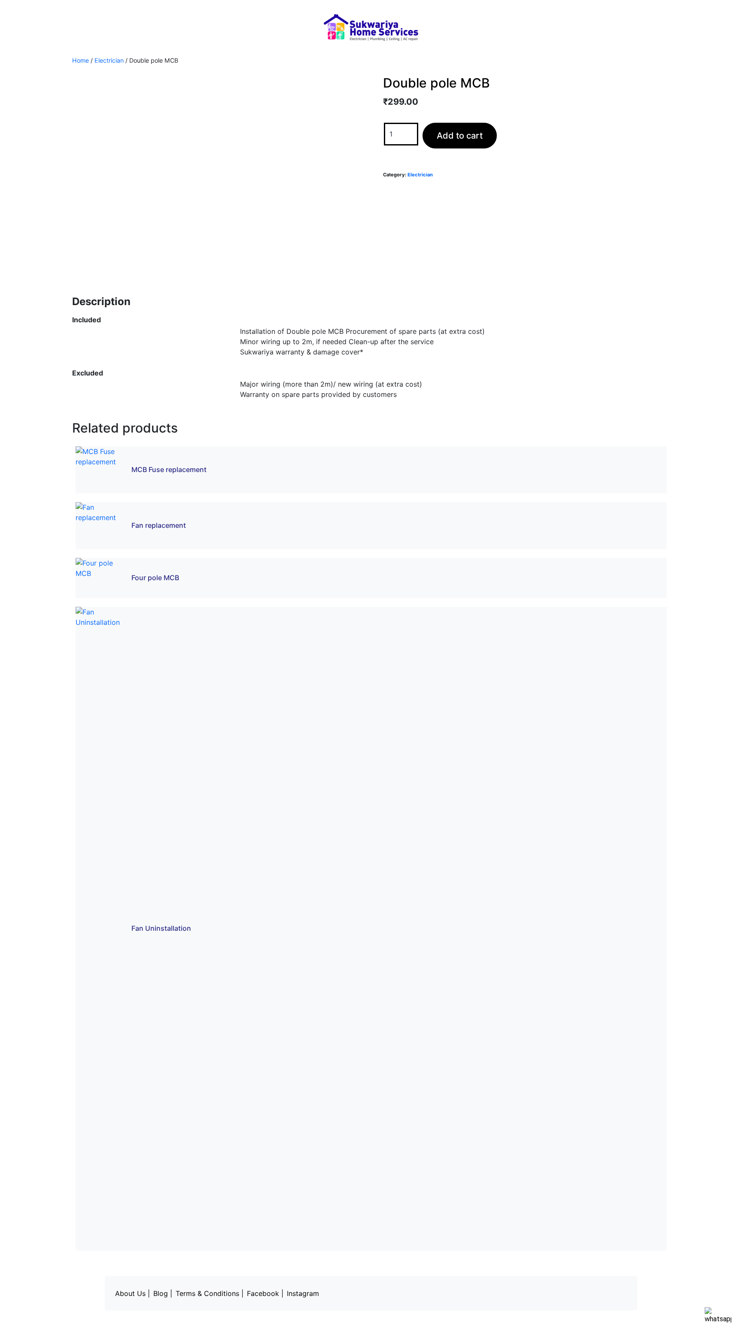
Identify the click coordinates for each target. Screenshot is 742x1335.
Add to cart (460, 135)
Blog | (162, 1293)
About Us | (132, 1293)
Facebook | (265, 1293)
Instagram (303, 1293)
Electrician (109, 60)
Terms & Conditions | (209, 1293)
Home (80, 60)
